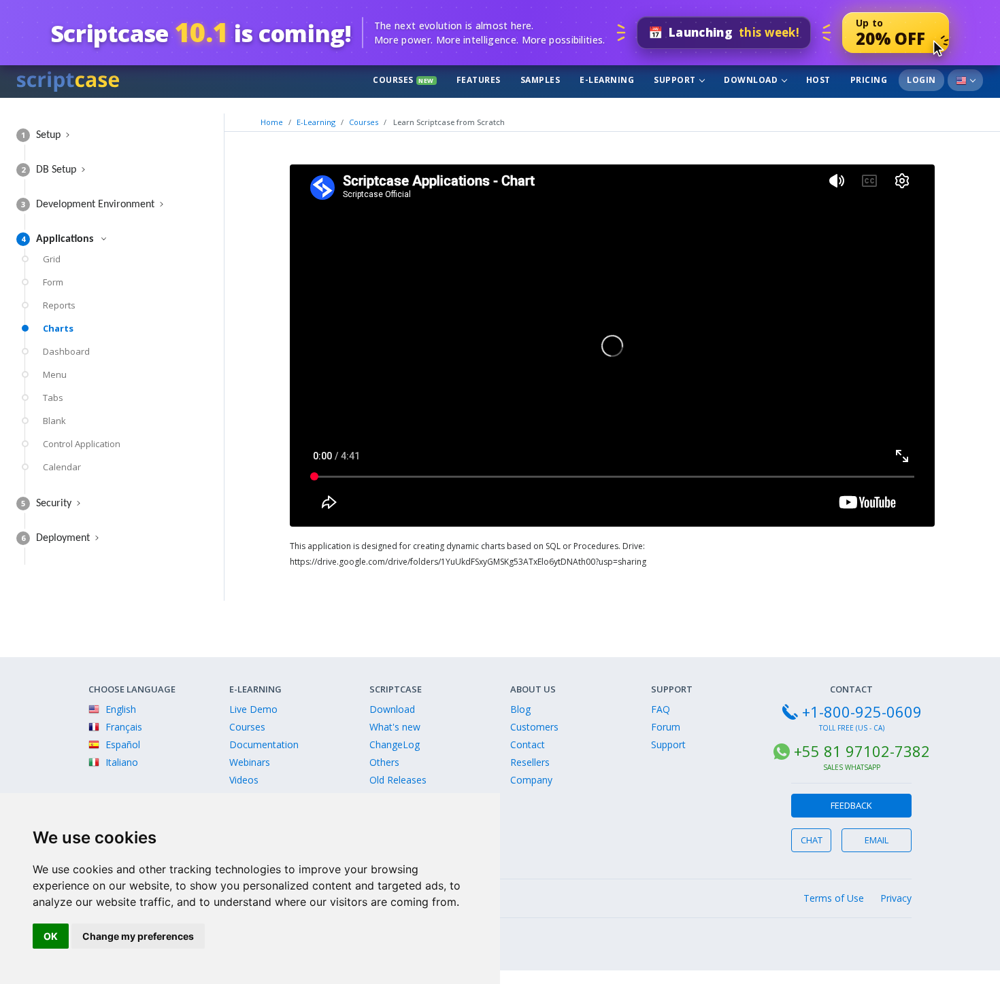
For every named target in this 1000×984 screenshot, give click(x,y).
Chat (811, 840)
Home (272, 122)
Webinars (249, 762)
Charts (58, 328)
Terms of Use (833, 898)
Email (876, 840)
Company (531, 779)
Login (921, 80)
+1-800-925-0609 (862, 711)
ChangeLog (394, 744)
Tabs (53, 397)
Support (676, 80)
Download (752, 80)
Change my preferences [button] (138, 936)
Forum (665, 726)
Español (121, 744)
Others (384, 762)
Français (122, 726)
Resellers (530, 762)
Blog (520, 709)
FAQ (660, 709)
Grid (52, 259)
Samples (540, 80)
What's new (394, 726)
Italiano (120, 762)
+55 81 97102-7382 (862, 751)
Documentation (264, 744)
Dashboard (66, 351)
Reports (59, 305)
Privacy (896, 898)
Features (478, 80)
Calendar (62, 467)
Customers (534, 726)
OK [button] (51, 936)
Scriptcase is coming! (201, 32)
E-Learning (607, 80)
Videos (244, 779)
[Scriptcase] (68, 79)
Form (53, 282)
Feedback (851, 805)
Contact (527, 744)
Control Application (81, 444)
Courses (403, 80)
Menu (55, 374)
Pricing (869, 80)
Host (818, 80)
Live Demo (253, 709)
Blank (54, 421)
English (119, 709)
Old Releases (398, 779)
